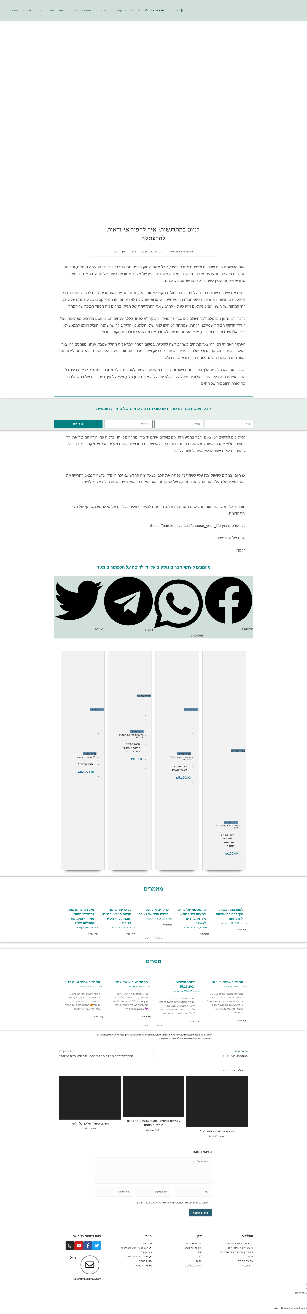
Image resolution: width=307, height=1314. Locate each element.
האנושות (140, 1035)
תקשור (162, 1038)
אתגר (159, 1035)
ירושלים (110, 1035)
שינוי (190, 1038)
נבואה (103, 1035)
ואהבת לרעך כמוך (128, 1035)
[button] (228, 604)
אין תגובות (119, 251)
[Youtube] (78, 1245)
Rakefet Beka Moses (181, 251)
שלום (184, 1038)
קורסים (179, 757)
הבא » (147, 938)
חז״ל (117, 1035)
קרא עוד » (242, 929)
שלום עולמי (176, 1038)
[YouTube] (302, 10)
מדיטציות (139, 735)
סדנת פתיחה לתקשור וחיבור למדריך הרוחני (131, 748)
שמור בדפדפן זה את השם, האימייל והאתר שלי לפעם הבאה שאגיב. (171, 1202)
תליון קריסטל (85, 764)
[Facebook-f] (87, 1245)
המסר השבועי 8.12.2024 (130, 982)
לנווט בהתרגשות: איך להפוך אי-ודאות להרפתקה (229, 914)
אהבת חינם (195, 1035)
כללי (236, 825)
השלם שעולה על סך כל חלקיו (90, 1123)
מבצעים (229, 825)
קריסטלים (79, 757)
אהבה (203, 1035)
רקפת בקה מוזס (200, 1038)
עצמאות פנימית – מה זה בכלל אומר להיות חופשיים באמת (153, 1122)
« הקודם (158, 938)
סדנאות (187, 757)
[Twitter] (96, 1245)
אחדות (186, 1035)
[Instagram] (300, 10)
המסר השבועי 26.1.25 (227, 982)
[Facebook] (298, 10)
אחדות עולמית (175, 1035)
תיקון (168, 1038)
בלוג (133, 251)
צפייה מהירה (238, 750)
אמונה (165, 1035)
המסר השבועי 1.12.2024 (82, 982)
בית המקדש (150, 1035)
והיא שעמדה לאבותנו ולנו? (217, 1131)
